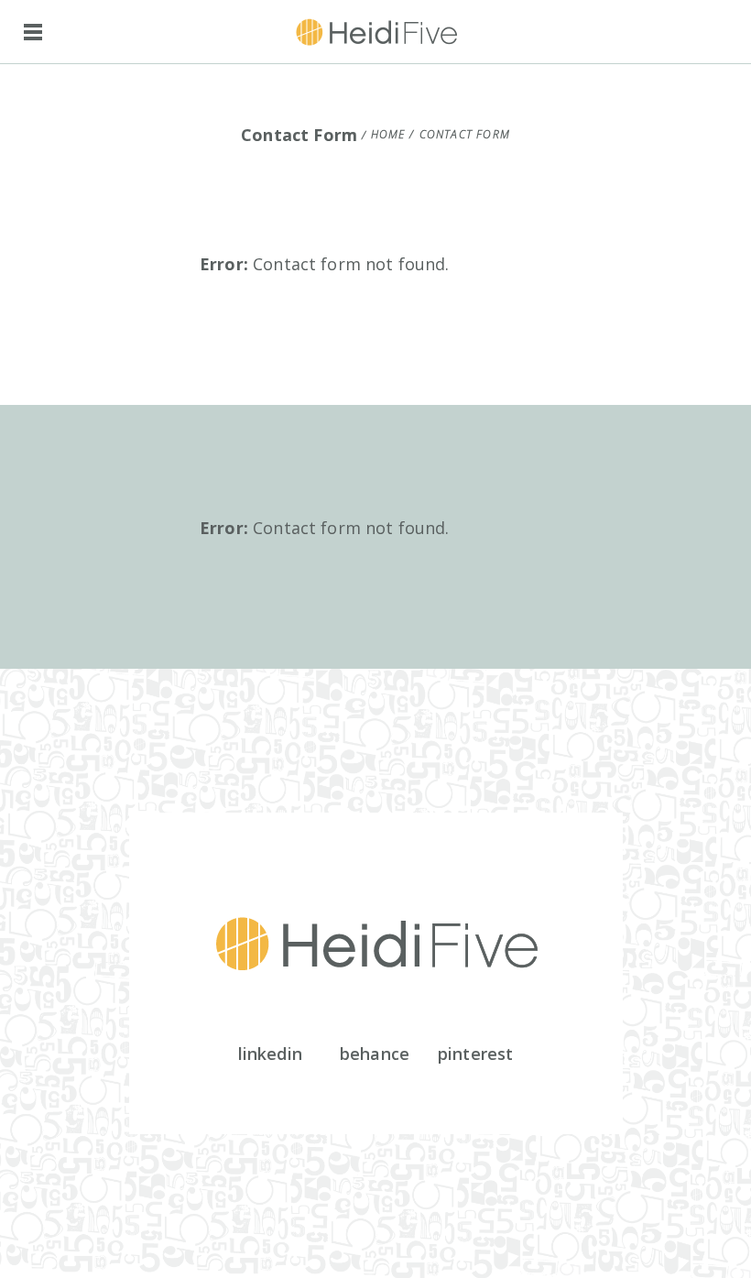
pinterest (475, 1054)
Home (388, 134)
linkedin (270, 1054)
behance (374, 1054)
